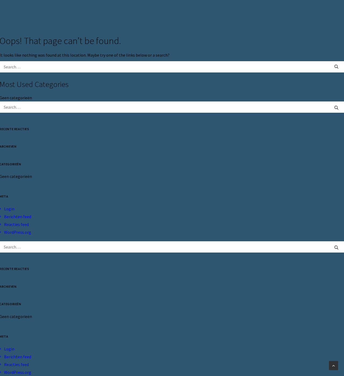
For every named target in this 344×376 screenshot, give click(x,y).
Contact (314, 14)
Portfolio (285, 14)
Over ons (229, 14)
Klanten (257, 14)
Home (206, 14)
